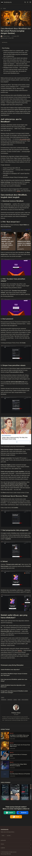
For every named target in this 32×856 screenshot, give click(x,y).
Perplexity (23, 812)
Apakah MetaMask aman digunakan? (10, 669)
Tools (2, 844)
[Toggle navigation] (30, 2)
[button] (16, 42)
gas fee (20, 650)
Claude (17, 816)
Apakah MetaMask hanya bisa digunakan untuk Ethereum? (13, 686)
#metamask (3, 699)
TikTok (3, 835)
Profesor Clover (6, 36)
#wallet (15, 699)
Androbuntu (8, 2)
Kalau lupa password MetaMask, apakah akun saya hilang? (14, 680)
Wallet (2, 697)
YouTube (8, 835)
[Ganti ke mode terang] (28, 2)
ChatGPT (10, 812)
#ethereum (10, 699)
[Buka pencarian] (25, 2)
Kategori (3, 840)
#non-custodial (25, 699)
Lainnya (3, 847)
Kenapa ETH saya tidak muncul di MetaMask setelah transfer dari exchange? (14, 691)
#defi (19, 699)
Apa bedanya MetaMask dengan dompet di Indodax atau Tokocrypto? (14, 674)
